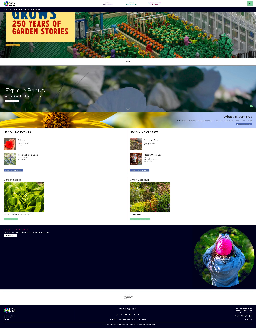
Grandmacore (135, 214)
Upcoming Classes (144, 132)
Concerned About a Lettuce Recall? (18, 214)
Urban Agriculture (155, 3)
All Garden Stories (11, 219)
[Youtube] (126, 314)
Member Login (35, 9)
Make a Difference (16, 229)
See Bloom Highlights (244, 124)
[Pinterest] (139, 314)
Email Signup (113, 319)
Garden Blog (122, 319)
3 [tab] (129, 61)
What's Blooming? (238, 117)
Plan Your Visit (12, 101)
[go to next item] (253, 36)
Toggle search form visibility (251, 9)
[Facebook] (122, 314)
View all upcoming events (13, 170)
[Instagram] (117, 314)
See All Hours (248, 319)
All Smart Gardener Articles (140, 219)
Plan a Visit (8, 9)
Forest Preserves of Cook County (147, 324)
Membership (18, 9)
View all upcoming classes (140, 170)
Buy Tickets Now (13, 45)
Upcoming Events (17, 132)
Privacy (138, 319)
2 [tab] (128, 61)
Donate (26, 9)
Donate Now (10, 235)
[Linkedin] (130, 314)
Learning (108, 3)
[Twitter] (135, 314)
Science (131, 3)
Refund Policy (131, 319)
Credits (144, 319)
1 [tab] (126, 61)
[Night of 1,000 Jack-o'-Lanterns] (40, 43)
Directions (6, 319)
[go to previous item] (2, 36)
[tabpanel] (128, 35)
